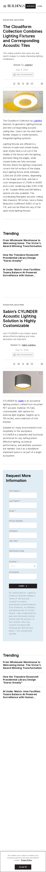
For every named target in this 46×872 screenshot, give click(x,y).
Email (12, 511)
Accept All (23, 867)
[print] (42, 83)
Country (13, 561)
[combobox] (23, 566)
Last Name (15, 501)
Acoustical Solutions (13, 20)
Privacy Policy (26, 860)
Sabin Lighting (29, 345)
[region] (23, 861)
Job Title (14, 541)
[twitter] (23, 83)
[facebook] (14, 83)
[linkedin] (18, 83)
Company (13, 531)
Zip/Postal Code (16, 551)
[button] (5, 6)
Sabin (21, 401)
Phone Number (16, 521)
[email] (32, 83)
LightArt (29, 65)
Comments (14, 572)
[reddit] (27, 83)
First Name (15, 491)
